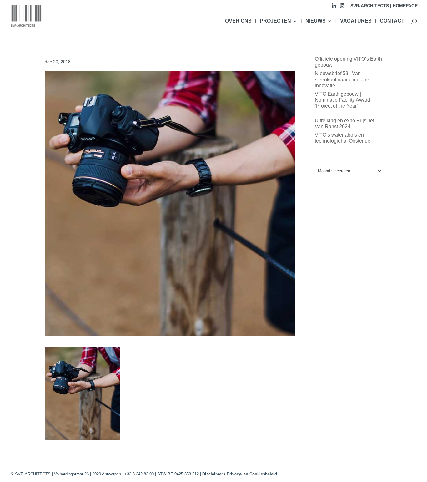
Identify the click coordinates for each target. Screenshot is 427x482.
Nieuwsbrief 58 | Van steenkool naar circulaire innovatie (342, 79)
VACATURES (356, 21)
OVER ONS (238, 21)
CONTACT (392, 21)
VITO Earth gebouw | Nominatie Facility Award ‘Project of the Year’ (342, 100)
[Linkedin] (334, 7)
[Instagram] (342, 7)
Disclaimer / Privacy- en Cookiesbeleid (239, 474)
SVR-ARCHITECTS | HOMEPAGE (384, 5)
